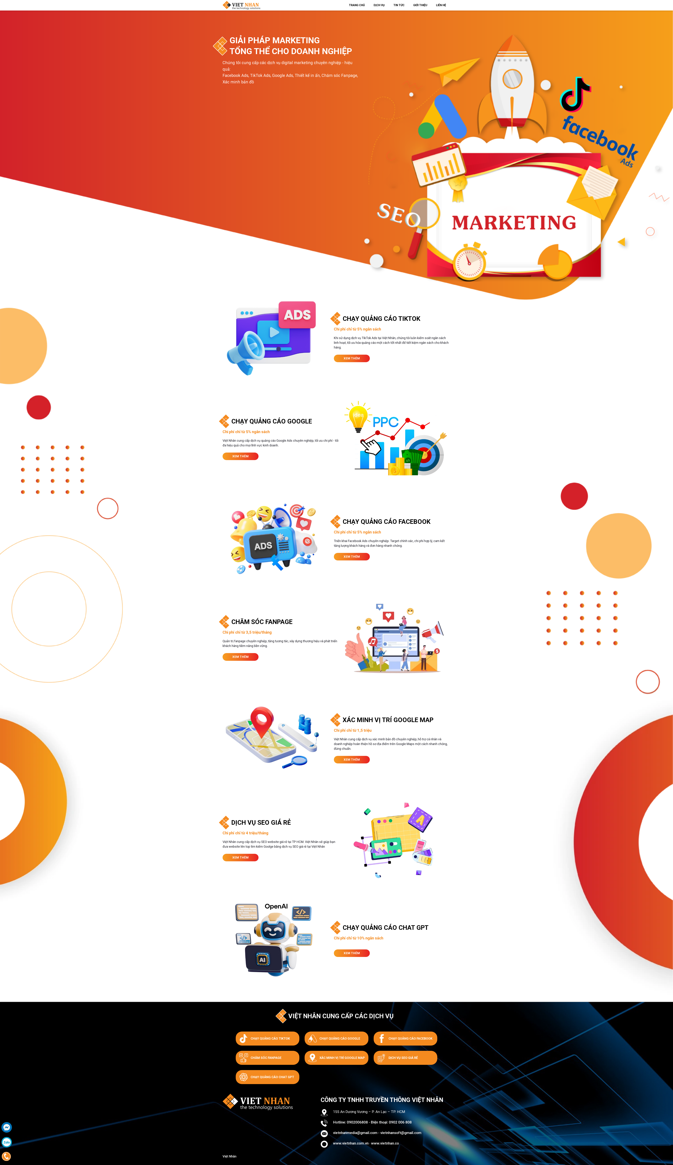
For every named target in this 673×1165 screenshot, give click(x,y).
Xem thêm (352, 358)
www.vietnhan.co (385, 1143)
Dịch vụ (379, 5)
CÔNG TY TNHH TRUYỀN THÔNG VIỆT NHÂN (382, 1100)
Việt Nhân (229, 1156)
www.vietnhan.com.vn (351, 1143)
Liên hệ (441, 5)
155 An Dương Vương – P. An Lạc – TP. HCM (369, 1112)
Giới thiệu (420, 5)
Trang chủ (357, 5)
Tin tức (399, 5)
